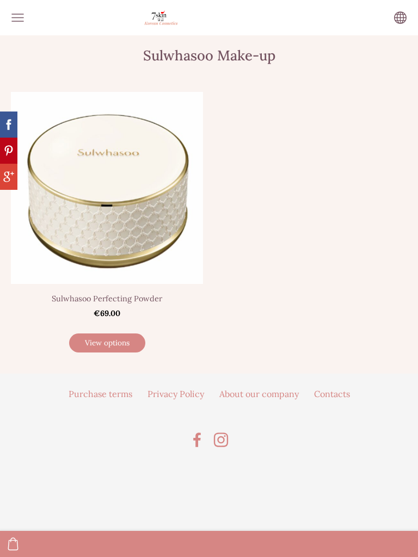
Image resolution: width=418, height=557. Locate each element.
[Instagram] (221, 439)
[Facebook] (197, 439)
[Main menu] (18, 18)
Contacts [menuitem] (332, 393)
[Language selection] (400, 18)
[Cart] (13, 544)
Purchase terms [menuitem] (100, 393)
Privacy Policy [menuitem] (175, 393)
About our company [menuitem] (259, 393)
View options (107, 343)
